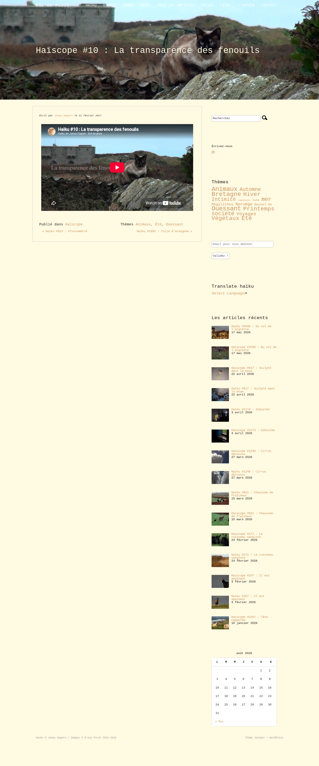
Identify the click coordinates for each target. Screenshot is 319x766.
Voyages (246, 214)
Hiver (252, 194)
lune (255, 200)
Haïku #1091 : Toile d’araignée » (164, 231)
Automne (250, 189)
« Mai (219, 721)
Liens (225, 5)
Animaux (143, 224)
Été (158, 224)
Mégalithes (222, 205)
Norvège (243, 204)
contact (269, 5)
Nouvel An (263, 204)
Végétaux (225, 218)
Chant (128, 5)
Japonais (244, 200)
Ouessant (174, 224)
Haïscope (74, 224)
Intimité (224, 199)
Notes (145, 5)
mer (266, 199)
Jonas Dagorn (63, 115)
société (223, 214)
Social (207, 5)
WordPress (276, 737)
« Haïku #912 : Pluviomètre (64, 231)
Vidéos (109, 5)
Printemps (259, 209)
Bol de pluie (53, 5)
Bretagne (226, 194)
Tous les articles (175, 5)
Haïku (91, 5)
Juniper (259, 737)
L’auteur (246, 5)
